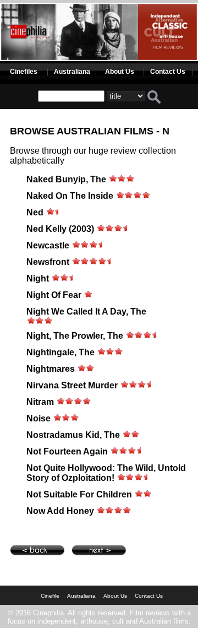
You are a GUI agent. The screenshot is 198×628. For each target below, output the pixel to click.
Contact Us (167, 71)
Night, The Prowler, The (74, 335)
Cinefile (50, 596)
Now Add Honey (60, 511)
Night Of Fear (53, 295)
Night (37, 278)
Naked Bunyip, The (66, 179)
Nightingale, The (60, 352)
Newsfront (47, 262)
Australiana (72, 71)
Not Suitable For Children (80, 494)
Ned (34, 212)
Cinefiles (23, 71)
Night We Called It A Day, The (86, 311)
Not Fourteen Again (67, 451)
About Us (119, 71)
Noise (38, 418)
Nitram (40, 402)
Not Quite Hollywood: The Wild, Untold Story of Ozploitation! (106, 473)
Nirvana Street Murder (72, 385)
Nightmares (50, 368)
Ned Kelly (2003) (60, 229)
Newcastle (47, 245)
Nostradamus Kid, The (73, 435)
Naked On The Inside (69, 196)
